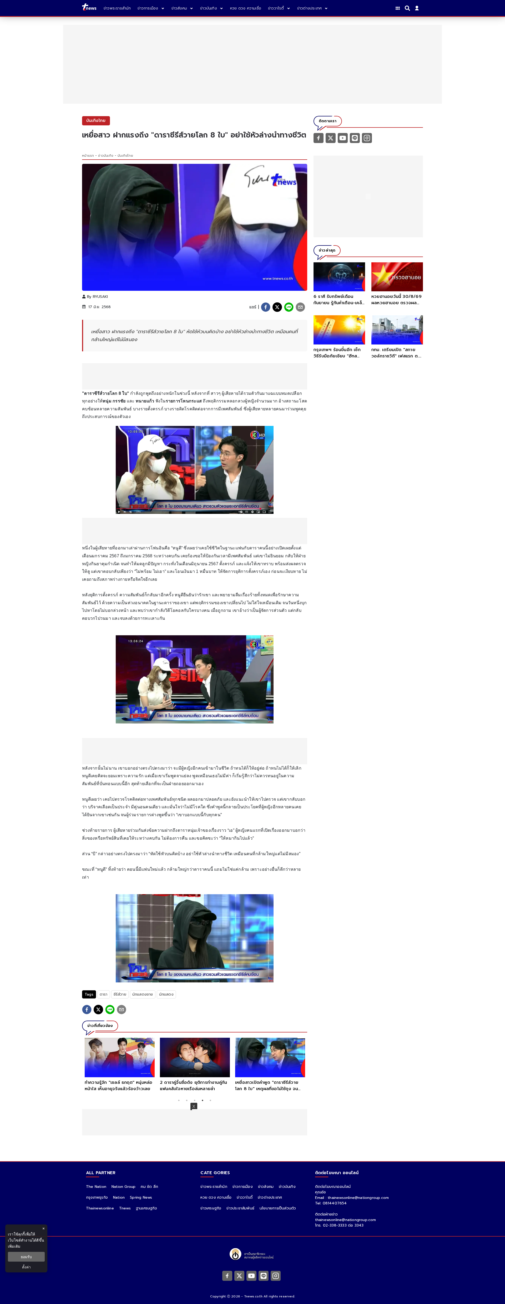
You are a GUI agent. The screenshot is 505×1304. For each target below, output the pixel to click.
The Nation (96, 1186)
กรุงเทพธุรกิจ (97, 1197)
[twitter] (277, 307)
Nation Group (123, 1186)
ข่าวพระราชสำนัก (213, 1186)
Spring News (141, 1197)
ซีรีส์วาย (120, 994)
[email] (300, 307)
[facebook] (265, 307)
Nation (119, 1197)
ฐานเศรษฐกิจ (146, 1208)
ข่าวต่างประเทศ (270, 1197)
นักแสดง (166, 994)
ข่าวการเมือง (243, 1186)
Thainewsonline (100, 1208)
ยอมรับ (26, 1256)
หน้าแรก (88, 155)
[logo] (89, 8)
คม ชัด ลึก (149, 1186)
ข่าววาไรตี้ (244, 1197)
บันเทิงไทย (125, 155)
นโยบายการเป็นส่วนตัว (278, 1208)
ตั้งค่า (26, 1266)
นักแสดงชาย (142, 994)
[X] (331, 138)
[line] (289, 307)
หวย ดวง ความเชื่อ (215, 1197)
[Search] (408, 8)
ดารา (104, 994)
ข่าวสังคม (266, 1186)
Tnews (125, 1208)
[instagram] (367, 138)
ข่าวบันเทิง (105, 155)
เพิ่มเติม (14, 1246)
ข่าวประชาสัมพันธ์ (240, 1208)
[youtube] (343, 138)
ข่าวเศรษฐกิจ (210, 1208)
